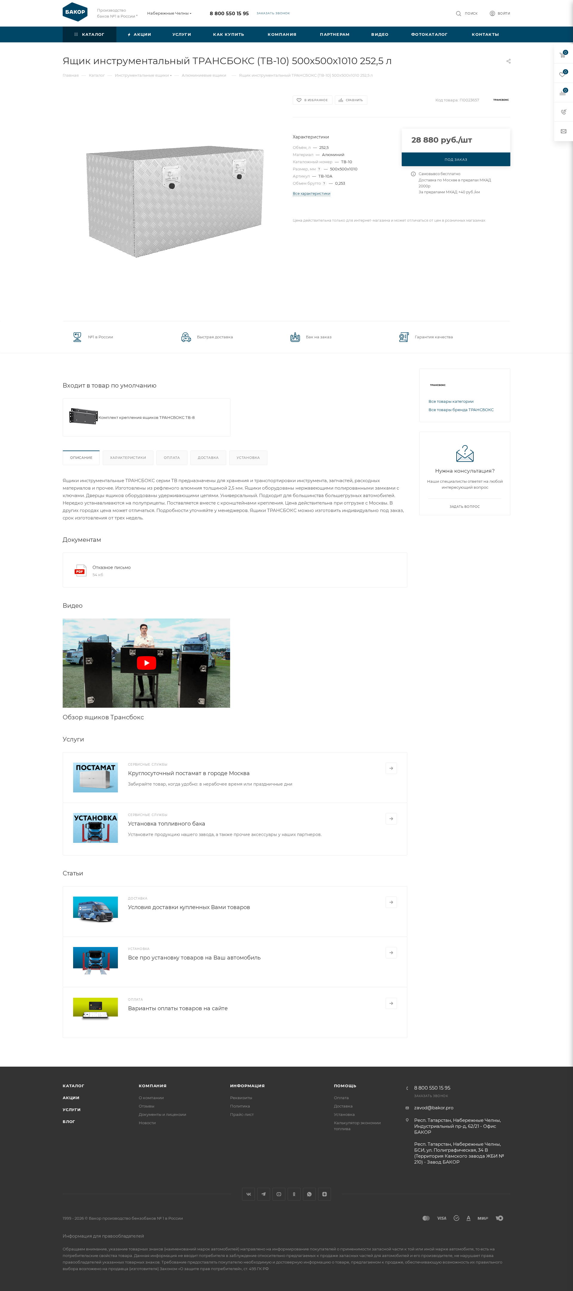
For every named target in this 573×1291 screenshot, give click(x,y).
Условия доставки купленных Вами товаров (189, 907)
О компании (151, 1097)
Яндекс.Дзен (324, 1194)
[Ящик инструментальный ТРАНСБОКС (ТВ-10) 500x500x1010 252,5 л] (172, 201)
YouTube (278, 1194)
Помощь (345, 1085)
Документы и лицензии (162, 1114)
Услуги (72, 1109)
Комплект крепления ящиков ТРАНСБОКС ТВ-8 (146, 417)
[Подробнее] (391, 768)
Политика (240, 1106)
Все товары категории (451, 401)
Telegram (263, 1194)
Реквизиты (241, 1097)
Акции (71, 1097)
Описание (81, 458)
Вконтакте (248, 1194)
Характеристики (128, 458)
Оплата (172, 458)
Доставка (208, 458)
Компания (153, 1085)
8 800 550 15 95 (229, 13)
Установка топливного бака (166, 823)
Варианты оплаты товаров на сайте (178, 1008)
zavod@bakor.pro (433, 1107)
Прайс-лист (242, 1114)
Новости (147, 1122)
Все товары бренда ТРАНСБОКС (461, 409)
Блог (69, 1121)
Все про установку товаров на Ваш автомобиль (194, 957)
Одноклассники (294, 1194)
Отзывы (146, 1106)
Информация (247, 1085)
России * (129, 16)
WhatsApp (309, 1194)
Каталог (73, 1085)
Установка (248, 458)
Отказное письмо (112, 567)
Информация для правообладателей (103, 1236)
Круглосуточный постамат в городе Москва (189, 773)
